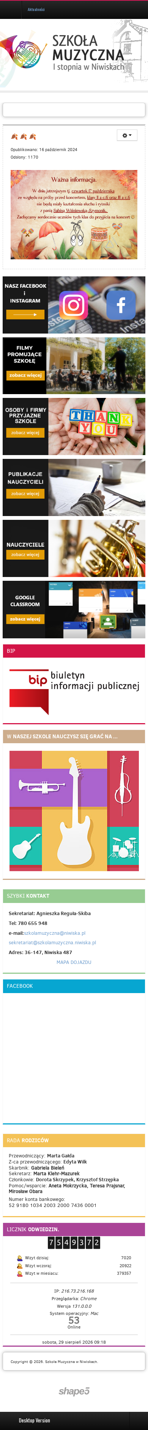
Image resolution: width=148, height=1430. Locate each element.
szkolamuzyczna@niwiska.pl (54, 933)
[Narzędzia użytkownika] (127, 135)
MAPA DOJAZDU (74, 962)
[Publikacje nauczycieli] (74, 487)
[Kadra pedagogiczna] (74, 548)
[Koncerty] (74, 426)
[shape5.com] (74, 1392)
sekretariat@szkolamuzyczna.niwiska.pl (52, 942)
